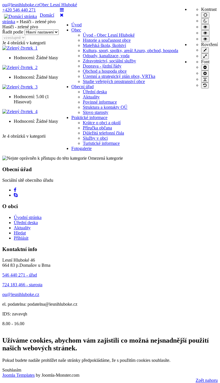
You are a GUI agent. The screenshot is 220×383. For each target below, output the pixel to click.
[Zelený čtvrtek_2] (20, 67)
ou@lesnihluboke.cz (20, 4)
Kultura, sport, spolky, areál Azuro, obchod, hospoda (130, 50)
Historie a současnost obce (107, 40)
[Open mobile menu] (62, 9)
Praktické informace (89, 117)
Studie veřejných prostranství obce (114, 81)
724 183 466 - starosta (22, 284)
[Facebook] (15, 189)
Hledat (20, 232)
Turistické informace (101, 143)
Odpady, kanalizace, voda (106, 55)
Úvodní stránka (28, 217)
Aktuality (91, 96)
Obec (76, 29)
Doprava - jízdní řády (102, 66)
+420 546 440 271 (19, 9)
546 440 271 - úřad (19, 275)
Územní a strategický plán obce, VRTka (119, 76)
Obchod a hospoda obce (105, 71)
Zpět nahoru (207, 380)
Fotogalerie (81, 148)
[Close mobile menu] (62, 15)
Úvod (76, 24)
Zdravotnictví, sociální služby (109, 60)
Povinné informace (100, 102)
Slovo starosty (95, 112)
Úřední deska (95, 91)
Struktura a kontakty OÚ (105, 107)
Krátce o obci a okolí (102, 122)
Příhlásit (21, 238)
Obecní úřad (82, 86)
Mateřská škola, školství (104, 45)
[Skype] (16, 195)
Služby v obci (95, 138)
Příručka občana (97, 127)
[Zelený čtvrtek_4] (20, 111)
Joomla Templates (18, 375)
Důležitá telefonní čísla (103, 133)
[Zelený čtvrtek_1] (20, 48)
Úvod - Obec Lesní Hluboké (109, 35)
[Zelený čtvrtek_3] (20, 86)
